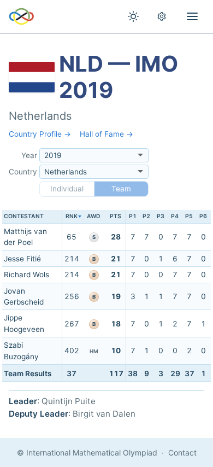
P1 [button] (133, 216)
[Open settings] (161, 16)
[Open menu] (192, 16)
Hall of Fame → (106, 134)
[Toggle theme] (133, 16)
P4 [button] (175, 216)
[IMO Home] (21, 16)
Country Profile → (40, 134)
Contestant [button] (24, 216)
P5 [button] (189, 216)
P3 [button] (160, 216)
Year (29, 155)
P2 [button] (146, 216)
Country (23, 171)
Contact (182, 452)
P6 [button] (203, 216)
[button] (72, 217)
